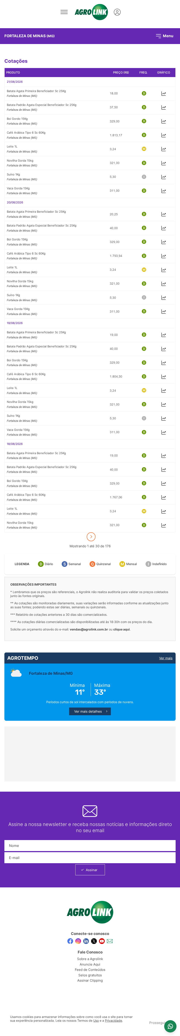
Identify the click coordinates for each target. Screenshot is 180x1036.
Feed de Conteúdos (90, 970)
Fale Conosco (90, 952)
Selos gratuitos (90, 975)
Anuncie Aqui (90, 964)
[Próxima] (91, 536)
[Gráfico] (163, 93)
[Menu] (64, 12)
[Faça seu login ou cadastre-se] (117, 12)
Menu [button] (167, 35)
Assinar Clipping (90, 980)
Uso (96, 1020)
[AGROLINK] (91, 12)
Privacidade (113, 1020)
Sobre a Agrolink (90, 959)
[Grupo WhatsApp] (170, 1026)
